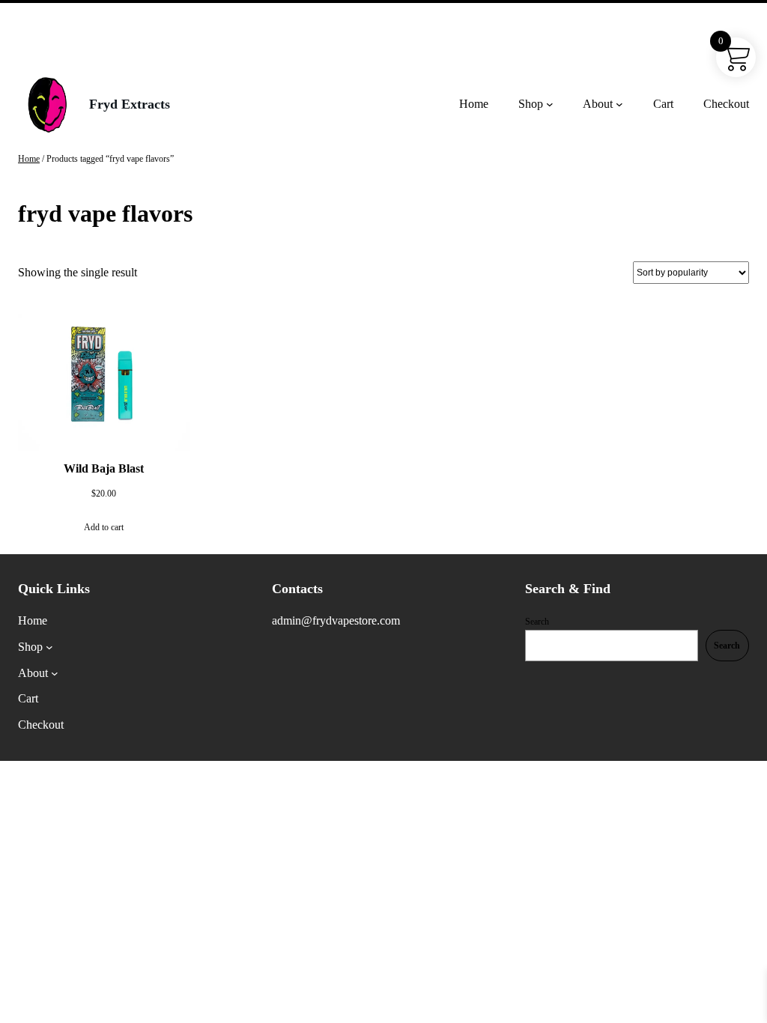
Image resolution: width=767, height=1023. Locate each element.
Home (29, 159)
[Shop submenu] (550, 104)
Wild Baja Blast (104, 468)
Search (537, 621)
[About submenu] (619, 104)
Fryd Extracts (129, 104)
